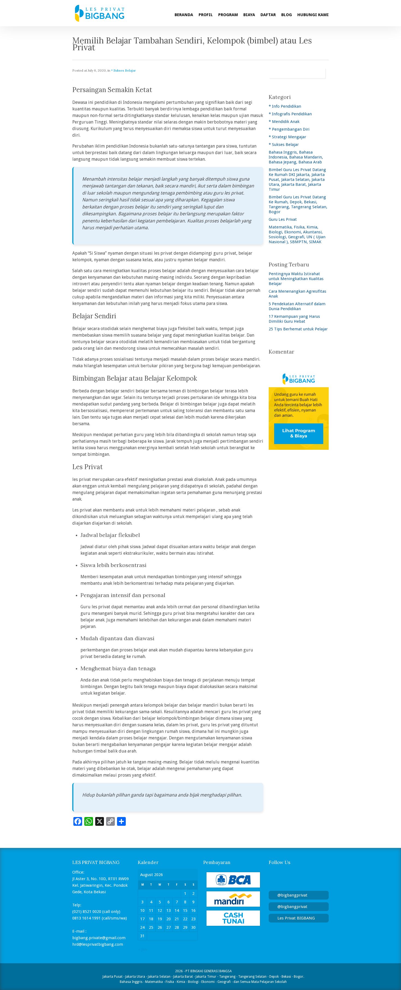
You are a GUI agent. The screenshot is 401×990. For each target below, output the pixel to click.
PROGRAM (228, 14)
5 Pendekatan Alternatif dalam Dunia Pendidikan (297, 306)
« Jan (142, 949)
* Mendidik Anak (284, 121)
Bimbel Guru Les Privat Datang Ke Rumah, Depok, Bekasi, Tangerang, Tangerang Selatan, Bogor (298, 204)
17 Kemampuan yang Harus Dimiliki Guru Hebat (294, 319)
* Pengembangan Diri (289, 129)
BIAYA (249, 14)
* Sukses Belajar (123, 70)
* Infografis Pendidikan (290, 113)
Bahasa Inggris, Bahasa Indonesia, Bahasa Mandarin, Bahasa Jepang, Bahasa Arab (296, 157)
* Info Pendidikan (285, 106)
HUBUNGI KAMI (313, 14)
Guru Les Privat (283, 219)
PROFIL (206, 14)
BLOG (286, 14)
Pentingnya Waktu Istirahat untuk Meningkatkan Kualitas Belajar (296, 278)
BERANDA (184, 14)
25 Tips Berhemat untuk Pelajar (298, 329)
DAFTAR (268, 14)
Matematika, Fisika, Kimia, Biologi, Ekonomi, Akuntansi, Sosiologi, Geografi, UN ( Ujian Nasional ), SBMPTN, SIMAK (297, 234)
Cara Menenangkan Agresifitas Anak (297, 294)
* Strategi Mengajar (287, 136)
